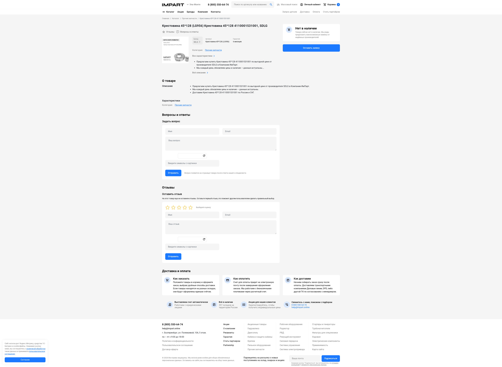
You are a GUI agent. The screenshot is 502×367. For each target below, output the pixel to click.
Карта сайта (318, 349)
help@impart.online (300, 307)
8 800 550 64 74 (299, 305)
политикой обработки (35, 349)
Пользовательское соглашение (177, 345)
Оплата (316, 12)
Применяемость (320, 345)
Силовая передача (289, 341)
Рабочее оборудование (291, 324)
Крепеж (251, 341)
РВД (282, 332)
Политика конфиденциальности (177, 341)
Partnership (228, 345)
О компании (229, 328)
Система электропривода (292, 349)
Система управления (290, 345)
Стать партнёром (331, 12)
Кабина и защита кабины (260, 337)
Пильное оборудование (259, 345)
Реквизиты (228, 332)
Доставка (305, 12)
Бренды (191, 12)
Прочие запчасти (213, 50)
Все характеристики (202, 56)
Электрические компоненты (326, 341)
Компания (203, 12)
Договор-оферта (170, 349)
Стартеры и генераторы (323, 324)
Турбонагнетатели (321, 328)
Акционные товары (257, 324)
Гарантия (227, 337)
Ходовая (316, 337)
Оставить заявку (311, 48)
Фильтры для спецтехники (325, 332)
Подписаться (330, 358)
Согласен (25, 360)
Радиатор (284, 328)
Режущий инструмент (290, 337)
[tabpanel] (251, 146)
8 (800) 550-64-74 (172, 324)
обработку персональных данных (313, 365)
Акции (180, 12)
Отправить (173, 173)
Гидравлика (253, 328)
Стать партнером (231, 341)
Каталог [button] (170, 12)
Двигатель (253, 332)
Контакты (216, 12)
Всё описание (199, 72)
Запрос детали (289, 12)
